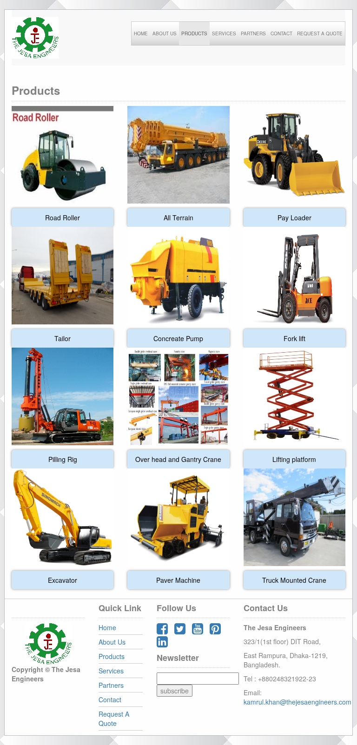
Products (112, 656)
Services (111, 670)
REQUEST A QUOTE (320, 33)
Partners (111, 685)
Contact (110, 699)
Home (107, 627)
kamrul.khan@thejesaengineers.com (297, 701)
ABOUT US (164, 33)
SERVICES (224, 33)
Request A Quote (114, 718)
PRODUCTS (194, 33)
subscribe (174, 690)
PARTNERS (253, 33)
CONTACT (281, 33)
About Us (112, 641)
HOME (141, 33)
